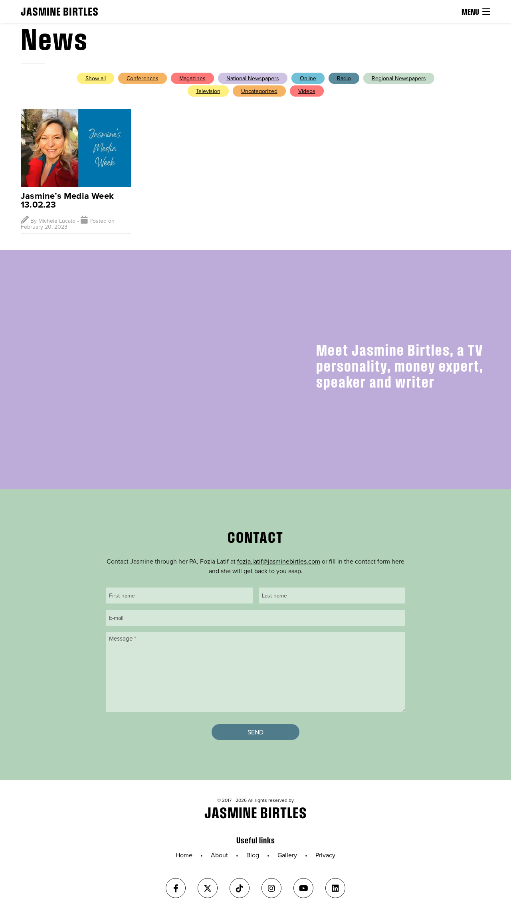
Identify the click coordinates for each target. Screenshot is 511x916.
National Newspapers (252, 78)
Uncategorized (259, 91)
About (219, 855)
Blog (252, 855)
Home (184, 855)
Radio (344, 78)
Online (308, 78)
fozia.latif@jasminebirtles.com (278, 561)
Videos (306, 91)
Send (255, 732)
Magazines (192, 78)
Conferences (142, 78)
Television (208, 91)
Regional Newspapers (399, 78)
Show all (95, 78)
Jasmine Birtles (60, 11)
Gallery (287, 855)
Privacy (325, 855)
